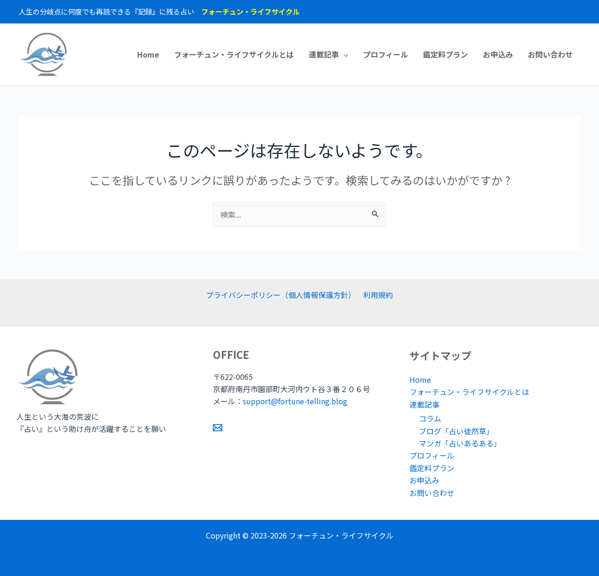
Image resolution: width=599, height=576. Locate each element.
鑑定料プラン (445, 54)
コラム (430, 418)
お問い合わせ (550, 54)
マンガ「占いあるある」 (460, 443)
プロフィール (385, 54)
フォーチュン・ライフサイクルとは (234, 54)
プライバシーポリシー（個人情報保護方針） (281, 294)
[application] (343, 54)
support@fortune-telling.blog (295, 401)
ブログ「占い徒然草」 (456, 431)
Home (148, 54)
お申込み (498, 54)
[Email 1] (217, 427)
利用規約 (378, 294)
